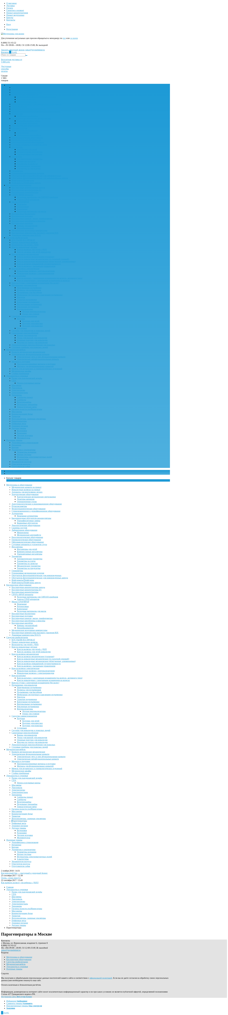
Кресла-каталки (19, 276)
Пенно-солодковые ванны (28, 383)
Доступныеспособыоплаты (6, 68)
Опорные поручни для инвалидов (32, 340)
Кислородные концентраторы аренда (28, 187)
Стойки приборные (20, 373)
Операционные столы (27, 102)
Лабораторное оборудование (24, 130)
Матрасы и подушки (21, 361)
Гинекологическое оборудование (26, 140)
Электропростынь (20, 392)
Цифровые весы (19, 423)
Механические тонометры (29, 166)
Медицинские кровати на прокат (26, 87)
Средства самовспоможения (24, 316)
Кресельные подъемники (28, 302)
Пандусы (21, 297)
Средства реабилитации (17, 238)
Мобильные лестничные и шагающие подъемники (40, 295)
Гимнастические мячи (27, 407)
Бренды (9, 17)
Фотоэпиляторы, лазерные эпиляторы (29, 419)
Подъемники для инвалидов (24, 285)
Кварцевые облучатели (27, 123)
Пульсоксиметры (19, 106)
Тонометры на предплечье (29, 168)
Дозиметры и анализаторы (23, 450)
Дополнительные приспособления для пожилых (33, 345)
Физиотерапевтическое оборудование (29, 109)
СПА (14, 381)
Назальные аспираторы (27, 116)
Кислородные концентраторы (25, 192)
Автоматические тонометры (29, 159)
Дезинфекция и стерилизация (25, 442)
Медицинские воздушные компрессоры (29, 230)
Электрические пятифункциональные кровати (38, 359)
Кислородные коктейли (22, 223)
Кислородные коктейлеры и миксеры (28, 221)
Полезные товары (14, 440)
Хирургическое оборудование (25, 94)
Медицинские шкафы (21, 371)
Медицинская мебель (15, 350)
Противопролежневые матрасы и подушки (36, 364)
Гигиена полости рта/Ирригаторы (27, 409)
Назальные (22, 204)
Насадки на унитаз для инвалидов (32, 342)
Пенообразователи (25, 228)
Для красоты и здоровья (17, 376)
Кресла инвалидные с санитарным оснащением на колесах (43, 280)
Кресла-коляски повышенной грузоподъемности (39, 264)
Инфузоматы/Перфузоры (23, 180)
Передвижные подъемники (29, 288)
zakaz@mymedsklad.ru (35, 50)
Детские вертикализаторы (34, 311)
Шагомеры (16, 385)
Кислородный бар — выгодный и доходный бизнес (24, 873)
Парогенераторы (19, 421)
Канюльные (22, 209)
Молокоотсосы (23, 438)
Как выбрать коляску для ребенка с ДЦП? (20, 883)
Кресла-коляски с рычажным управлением (36, 266)
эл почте (74, 38)
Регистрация (12, 29)
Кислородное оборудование (18, 185)
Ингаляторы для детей (27, 149)
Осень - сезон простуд (11, 878)
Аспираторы (17, 114)
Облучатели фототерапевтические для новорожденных (36, 176)
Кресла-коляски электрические (25, 268)
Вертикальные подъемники (29, 304)
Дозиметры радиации (26, 452)
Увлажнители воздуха (21, 462)
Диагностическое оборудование (26, 125)
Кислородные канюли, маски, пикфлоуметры (32, 218)
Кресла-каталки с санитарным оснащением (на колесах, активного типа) (49, 278)
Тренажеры (17, 395)
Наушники (16, 445)
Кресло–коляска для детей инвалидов (34, 252)
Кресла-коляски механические (25, 254)
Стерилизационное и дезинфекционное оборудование (36, 111)
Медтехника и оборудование (19, 85)
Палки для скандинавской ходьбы (27, 378)
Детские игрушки (25, 435)
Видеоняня (22, 431)
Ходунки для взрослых (32, 323)
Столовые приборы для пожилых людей (30, 347)
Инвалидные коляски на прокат (26, 90)
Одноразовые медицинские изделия (28, 173)
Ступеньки (22, 328)
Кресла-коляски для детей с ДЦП (32, 249)
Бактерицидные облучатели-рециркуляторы (31, 118)
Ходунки (21, 319)
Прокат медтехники (15, 15)
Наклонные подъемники (28, 307)
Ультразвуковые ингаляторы (29, 154)
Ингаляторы (17, 147)
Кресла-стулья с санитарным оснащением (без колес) (35, 283)
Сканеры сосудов (19, 128)
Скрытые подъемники (27, 299)
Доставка (10, 6)
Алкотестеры (23, 459)
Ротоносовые (23, 207)
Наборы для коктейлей (27, 226)
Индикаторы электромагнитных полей (34, 457)
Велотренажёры (24, 402)
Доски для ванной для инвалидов (32, 338)
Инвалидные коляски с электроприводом (35, 273)
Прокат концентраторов (17, 13)
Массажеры (17, 412)
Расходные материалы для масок (31, 211)
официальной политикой (100, 978)
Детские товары (19, 428)
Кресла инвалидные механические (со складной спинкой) (43, 259)
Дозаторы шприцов (25, 99)
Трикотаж (16, 416)
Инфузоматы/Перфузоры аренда (26, 183)
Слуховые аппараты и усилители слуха (29, 145)
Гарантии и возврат (15, 10)
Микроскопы (23, 133)
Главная (9, 887)
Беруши (15, 447)
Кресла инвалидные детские (24, 247)
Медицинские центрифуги (29, 135)
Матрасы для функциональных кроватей (35, 366)
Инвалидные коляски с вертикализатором (36, 271)
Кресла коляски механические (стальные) (35, 257)
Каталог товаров (13, 471)
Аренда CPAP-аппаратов (28, 199)
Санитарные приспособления (25, 333)
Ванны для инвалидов (27, 335)
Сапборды (21, 400)
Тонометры (17, 156)
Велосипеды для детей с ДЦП (25, 245)
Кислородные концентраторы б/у (27, 190)
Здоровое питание (20, 426)
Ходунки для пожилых (32, 326)
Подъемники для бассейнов (29, 292)
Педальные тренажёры (27, 404)
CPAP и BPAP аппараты (22, 195)
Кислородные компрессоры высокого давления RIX (35, 233)
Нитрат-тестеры (24, 454)
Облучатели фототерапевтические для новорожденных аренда (40, 178)
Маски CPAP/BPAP (20, 202)
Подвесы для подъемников (29, 290)
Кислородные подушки (22, 216)
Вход (8, 24)
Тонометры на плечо (26, 161)
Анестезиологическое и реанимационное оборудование (37, 104)
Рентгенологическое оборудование (27, 137)
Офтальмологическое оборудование (28, 142)
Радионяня (22, 433)
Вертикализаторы (25, 309)
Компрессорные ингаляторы (29, 152)
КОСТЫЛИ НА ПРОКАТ (23, 240)
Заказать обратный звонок (13, 50)
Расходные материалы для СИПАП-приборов (37, 197)
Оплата (9, 8)
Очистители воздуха (21, 464)
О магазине (11, 3)
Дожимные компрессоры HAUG (26, 235)
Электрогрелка (18, 390)
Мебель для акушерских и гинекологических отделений (37, 369)
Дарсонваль (17, 388)
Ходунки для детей (30, 321)
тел (64, 38)
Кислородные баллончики (23, 214)
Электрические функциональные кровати (30, 354)
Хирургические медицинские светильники (36, 97)
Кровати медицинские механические (28, 352)
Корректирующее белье (22, 414)
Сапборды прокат (25, 397)
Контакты (10, 20)
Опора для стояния (30, 314)
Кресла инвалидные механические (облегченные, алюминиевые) (46, 261)
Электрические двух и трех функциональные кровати (41, 357)
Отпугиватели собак (21, 466)
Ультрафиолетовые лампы (28, 121)
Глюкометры (17, 171)
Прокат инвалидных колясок (25, 242)
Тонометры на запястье (27, 164)
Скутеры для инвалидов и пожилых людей (31, 330)
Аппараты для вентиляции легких (27, 92)
